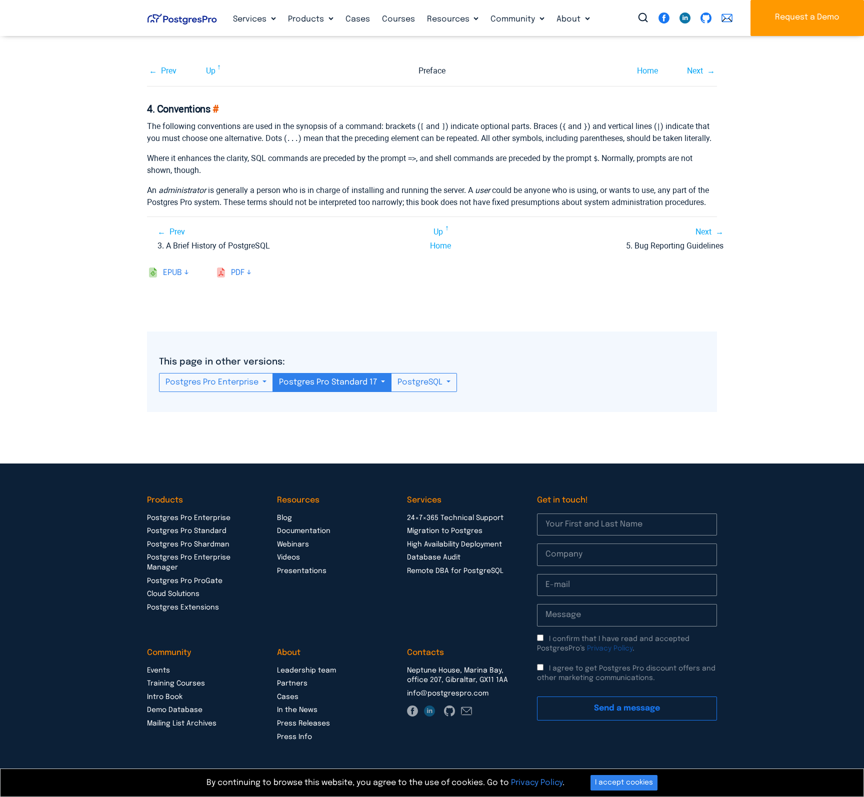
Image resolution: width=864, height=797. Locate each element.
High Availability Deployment (454, 544)
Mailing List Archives (181, 723)
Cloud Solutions (173, 594)
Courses (398, 19)
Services (250, 19)
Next (695, 71)
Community (513, 19)
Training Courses (176, 683)
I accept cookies (624, 782)
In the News (297, 710)
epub (172, 272)
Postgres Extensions (183, 607)
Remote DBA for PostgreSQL (455, 571)
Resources (449, 19)
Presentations (301, 571)
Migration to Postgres (444, 531)
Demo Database (174, 710)
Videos (288, 557)
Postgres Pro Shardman (188, 544)
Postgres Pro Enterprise (213, 382)
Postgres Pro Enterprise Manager (188, 562)
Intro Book (164, 697)
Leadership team (306, 670)
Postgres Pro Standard (186, 531)
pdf (237, 272)
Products (307, 19)
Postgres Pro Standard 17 (329, 382)
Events (158, 670)
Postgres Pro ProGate (184, 581)
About (569, 19)
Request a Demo (807, 17)
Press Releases (303, 723)
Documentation (303, 531)
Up (211, 71)
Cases (358, 19)
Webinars (293, 544)
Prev (168, 71)
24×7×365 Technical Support (455, 518)
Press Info (294, 737)
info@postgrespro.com (447, 693)
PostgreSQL (421, 382)
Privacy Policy (609, 648)
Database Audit (433, 557)
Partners (292, 683)
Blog (284, 518)
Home (647, 71)
